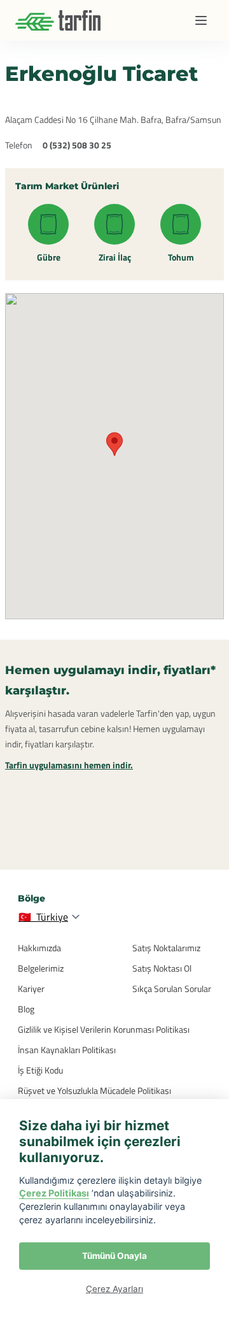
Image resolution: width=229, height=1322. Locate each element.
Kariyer (31, 988)
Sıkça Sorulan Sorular (171, 988)
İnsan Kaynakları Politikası (67, 1049)
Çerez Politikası (54, 1193)
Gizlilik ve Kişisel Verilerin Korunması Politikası (104, 1029)
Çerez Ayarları (114, 1289)
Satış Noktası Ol (161, 968)
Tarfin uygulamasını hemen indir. (69, 765)
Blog (26, 1009)
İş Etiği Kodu (40, 1070)
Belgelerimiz (41, 968)
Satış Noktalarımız (166, 947)
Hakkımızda (39, 947)
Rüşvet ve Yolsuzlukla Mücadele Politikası (94, 1090)
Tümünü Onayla (114, 1256)
